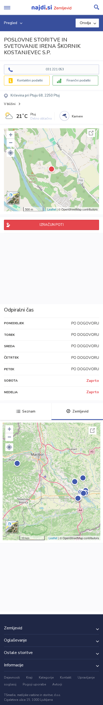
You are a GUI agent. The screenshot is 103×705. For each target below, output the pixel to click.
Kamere (77, 116)
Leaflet (51, 209)
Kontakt (65, 677)
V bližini (10, 104)
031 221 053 (55, 69)
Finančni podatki (79, 80)
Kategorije (46, 677)
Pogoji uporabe (34, 684)
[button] (11, 153)
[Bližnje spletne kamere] (64, 116)
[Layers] (13, 198)
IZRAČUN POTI (52, 224)
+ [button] (10, 134)
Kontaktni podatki (30, 80)
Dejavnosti (12, 677)
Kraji (29, 677)
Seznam (28, 411)
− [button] (10, 142)
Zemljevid (80, 411)
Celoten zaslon (91, 133)
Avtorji (57, 684)
